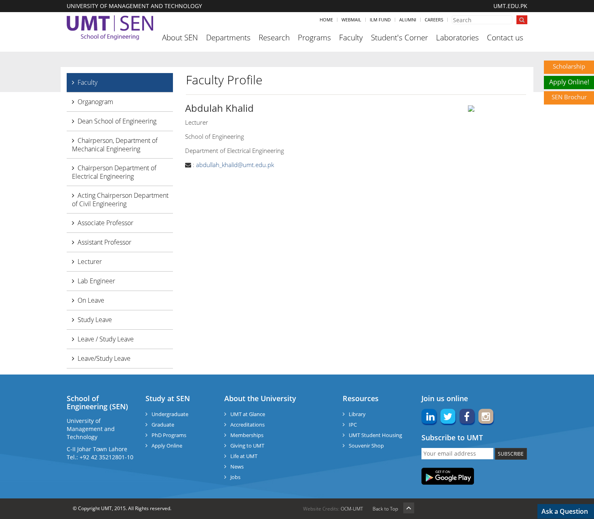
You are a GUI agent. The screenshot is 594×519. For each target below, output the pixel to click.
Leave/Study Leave (104, 358)
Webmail (351, 20)
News (237, 466)
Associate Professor (105, 222)
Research (274, 37)
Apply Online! (569, 81)
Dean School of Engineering (117, 121)
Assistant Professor (104, 242)
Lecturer (90, 261)
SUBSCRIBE (511, 453)
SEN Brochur (569, 97)
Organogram (95, 101)
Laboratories (457, 37)
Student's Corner (399, 37)
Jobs (235, 477)
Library (357, 414)
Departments (228, 37)
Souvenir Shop (366, 445)
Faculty (351, 37)
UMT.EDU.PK (510, 6)
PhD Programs (169, 435)
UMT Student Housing (375, 435)
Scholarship (569, 66)
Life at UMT (243, 456)
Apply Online (167, 445)
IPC (353, 424)
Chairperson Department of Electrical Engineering (114, 172)
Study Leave (95, 319)
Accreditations (247, 424)
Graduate (163, 424)
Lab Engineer (96, 280)
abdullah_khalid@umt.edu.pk (235, 165)
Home (326, 20)
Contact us (505, 37)
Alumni (407, 20)
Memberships (246, 435)
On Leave (91, 300)
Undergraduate (170, 414)
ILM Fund (380, 20)
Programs (314, 37)
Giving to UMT (247, 445)
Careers (434, 20)
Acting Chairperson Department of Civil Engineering (120, 199)
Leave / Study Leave (106, 339)
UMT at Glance (247, 414)
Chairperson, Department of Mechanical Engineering (115, 144)
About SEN (180, 37)
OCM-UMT (352, 508)
